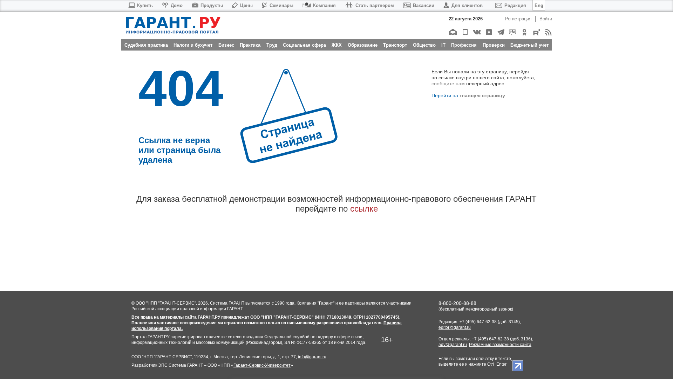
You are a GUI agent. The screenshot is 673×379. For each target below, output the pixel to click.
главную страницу (482, 95)
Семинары (281, 5)
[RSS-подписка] (548, 32)
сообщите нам (448, 83)
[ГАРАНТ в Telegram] (500, 32)
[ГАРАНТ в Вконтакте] (477, 32)
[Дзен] (488, 32)
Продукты (211, 5)
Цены (246, 5)
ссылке (364, 208)
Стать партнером (374, 5)
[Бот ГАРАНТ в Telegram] (512, 32)
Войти (545, 18)
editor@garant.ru (455, 327)
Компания (324, 5)
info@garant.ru (312, 356)
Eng (539, 5)
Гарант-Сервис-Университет (262, 365)
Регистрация (518, 18)
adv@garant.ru (453, 344)
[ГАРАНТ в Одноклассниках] (524, 32)
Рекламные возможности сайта (500, 344)
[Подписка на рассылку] (453, 32)
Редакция (515, 5)
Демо (177, 5)
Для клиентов (467, 5)
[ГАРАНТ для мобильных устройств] (465, 32)
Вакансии (423, 5)
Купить (145, 5)
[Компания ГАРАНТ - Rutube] (536, 32)
